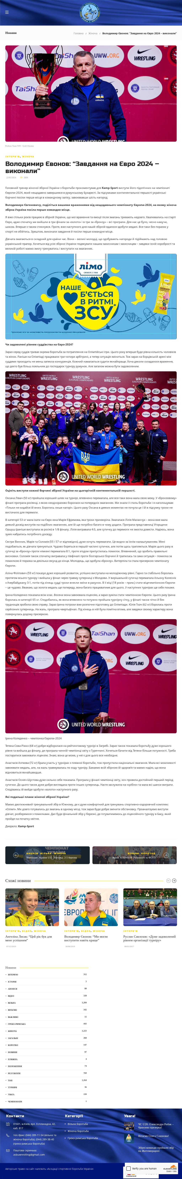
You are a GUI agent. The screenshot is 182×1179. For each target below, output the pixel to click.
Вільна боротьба (78, 1124)
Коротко (148, 853)
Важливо (47, 1017)
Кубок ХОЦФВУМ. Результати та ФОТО (134, 857)
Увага (47, 1094)
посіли (21, 197)
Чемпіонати (47, 1101)
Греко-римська (47, 1024)
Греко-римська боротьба (83, 1138)
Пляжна (47, 1059)
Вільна (46, 853)
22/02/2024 (11, 177)
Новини (47, 1052)
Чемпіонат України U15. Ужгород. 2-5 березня (51, 857)
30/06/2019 (70, 946)
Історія (47, 981)
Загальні (47, 1038)
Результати (47, 1073)
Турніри (47, 1087)
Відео (27, 931)
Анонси (32, 853)
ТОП (47, 1080)
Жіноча (93, 33)
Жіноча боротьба (78, 1131)
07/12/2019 (11, 946)
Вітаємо (47, 1010)
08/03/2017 (129, 946)
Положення (47, 1066)
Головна (79, 33)
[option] (32, 920)
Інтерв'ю (12, 156)
